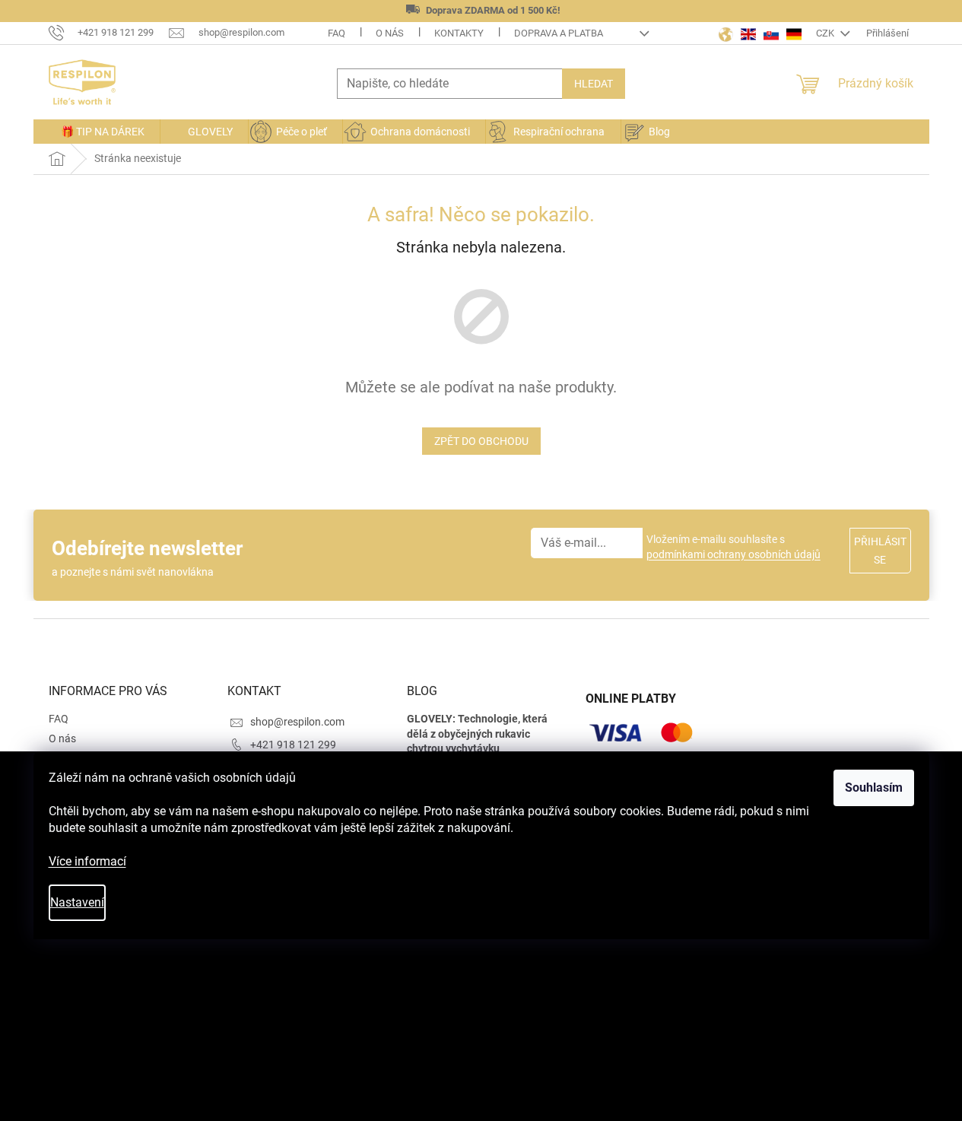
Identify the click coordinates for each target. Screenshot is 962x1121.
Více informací (87, 861)
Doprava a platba (558, 33)
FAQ (336, 33)
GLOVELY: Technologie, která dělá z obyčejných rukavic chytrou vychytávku (477, 733)
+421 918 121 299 (293, 744)
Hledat (593, 84)
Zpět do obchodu (481, 441)
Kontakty (459, 33)
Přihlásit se (880, 550)
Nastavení (77, 902)
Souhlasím (874, 787)
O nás (390, 33)
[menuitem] (96, 131)
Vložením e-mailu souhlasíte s (733, 546)
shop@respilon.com (297, 722)
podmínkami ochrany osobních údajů (733, 554)
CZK (826, 33)
